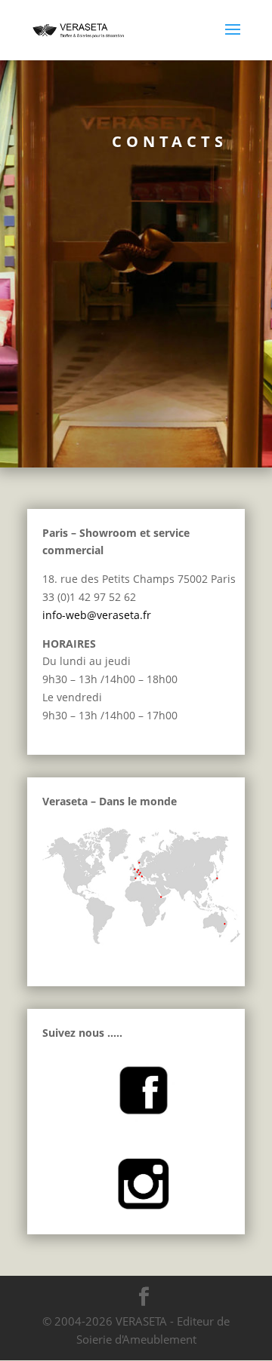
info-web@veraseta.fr (96, 615)
